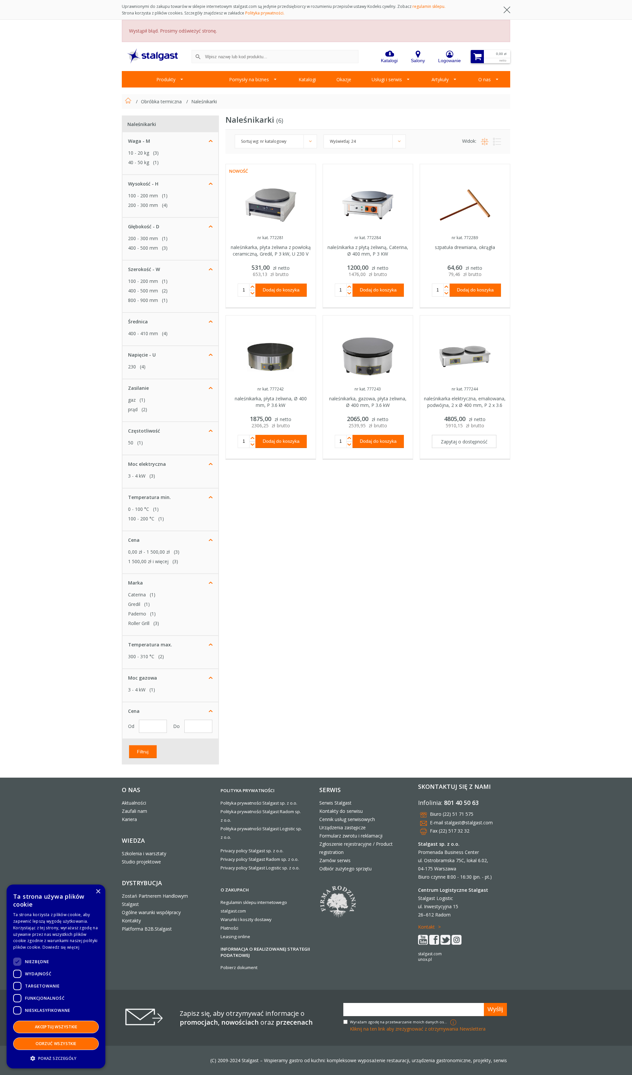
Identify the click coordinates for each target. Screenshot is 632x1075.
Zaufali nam (134, 811)
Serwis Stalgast (335, 803)
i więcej (148, 561)
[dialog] (56, 976)
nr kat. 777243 (368, 389)
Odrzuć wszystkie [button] (56, 1043)
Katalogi (307, 79)
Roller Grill (138, 623)
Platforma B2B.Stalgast (147, 929)
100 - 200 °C (141, 518)
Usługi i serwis (387, 79)
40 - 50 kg (138, 162)
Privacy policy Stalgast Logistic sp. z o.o (260, 868)
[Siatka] (484, 141)
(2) (165, 291)
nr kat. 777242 (270, 389)
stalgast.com (430, 954)
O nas (484, 79)
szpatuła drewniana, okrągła (465, 247)
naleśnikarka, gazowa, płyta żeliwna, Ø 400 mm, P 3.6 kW (368, 401)
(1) (156, 162)
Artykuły (440, 79)
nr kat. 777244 (465, 389)
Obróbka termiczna (162, 101)
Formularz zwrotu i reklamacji (350, 836)
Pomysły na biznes (249, 79)
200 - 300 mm (143, 205)
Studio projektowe (141, 862)
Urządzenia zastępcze (342, 827)
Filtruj (142, 751)
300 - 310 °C (141, 656)
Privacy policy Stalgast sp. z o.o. (252, 851)
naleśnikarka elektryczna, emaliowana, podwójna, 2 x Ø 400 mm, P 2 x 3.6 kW (465, 405)
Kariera (129, 819)
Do (177, 726)
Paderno (137, 614)
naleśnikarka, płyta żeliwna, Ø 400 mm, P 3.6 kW (271, 401)
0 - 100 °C (138, 509)
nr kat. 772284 (368, 237)
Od (132, 726)
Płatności (229, 928)
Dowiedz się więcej (60, 947)
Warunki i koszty (237, 919)
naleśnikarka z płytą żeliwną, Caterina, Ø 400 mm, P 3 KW (368, 250)
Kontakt (426, 927)
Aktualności (134, 803)
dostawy (263, 919)
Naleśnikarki (204, 101)
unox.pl (425, 959)
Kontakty (131, 920)
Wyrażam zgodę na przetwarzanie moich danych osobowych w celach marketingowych (399, 1021)
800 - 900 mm (143, 300)
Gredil (134, 604)
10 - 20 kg (138, 153)
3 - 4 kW (136, 476)
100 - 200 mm (143, 195)
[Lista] (495, 141)
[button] (56, 1058)
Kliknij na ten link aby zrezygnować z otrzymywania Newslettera (418, 1029)
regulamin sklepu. (428, 6)
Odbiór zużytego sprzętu (345, 868)
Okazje (343, 79)
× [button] (97, 891)
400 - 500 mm (143, 248)
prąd (133, 409)
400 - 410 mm (143, 333)
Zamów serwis (335, 860)
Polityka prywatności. (264, 13)
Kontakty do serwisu (341, 811)
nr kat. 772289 (465, 237)
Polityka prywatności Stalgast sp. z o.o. (259, 803)
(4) (165, 205)
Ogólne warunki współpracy (151, 912)
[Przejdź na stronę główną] (129, 101)
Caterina (137, 594)
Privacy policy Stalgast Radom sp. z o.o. (260, 859)
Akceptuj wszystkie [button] (56, 1027)
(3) (156, 153)
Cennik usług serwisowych (347, 819)
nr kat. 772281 (270, 237)
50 (130, 442)
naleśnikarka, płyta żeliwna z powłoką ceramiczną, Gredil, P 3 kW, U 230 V (271, 250)
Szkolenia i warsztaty (144, 853)
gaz (132, 400)
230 (132, 366)
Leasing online (235, 936)
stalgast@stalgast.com (468, 822)
